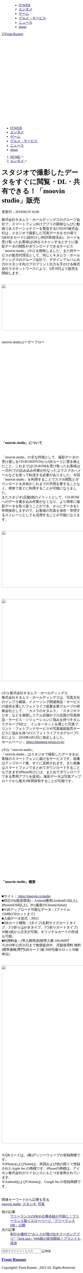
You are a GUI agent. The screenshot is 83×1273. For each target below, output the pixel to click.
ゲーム (24, 13)
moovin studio (11, 1204)
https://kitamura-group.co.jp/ (45, 742)
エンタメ (25, 9)
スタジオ (29, 1204)
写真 (41, 1204)
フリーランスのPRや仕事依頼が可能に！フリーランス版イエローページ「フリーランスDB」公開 (44, 1221)
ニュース (25, 22)
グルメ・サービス (32, 18)
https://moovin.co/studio (33, 896)
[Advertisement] (41, 80)
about (22, 27)
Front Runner (14, 1259)
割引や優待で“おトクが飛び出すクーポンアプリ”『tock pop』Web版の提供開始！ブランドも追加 (45, 1238)
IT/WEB (24, 5)
